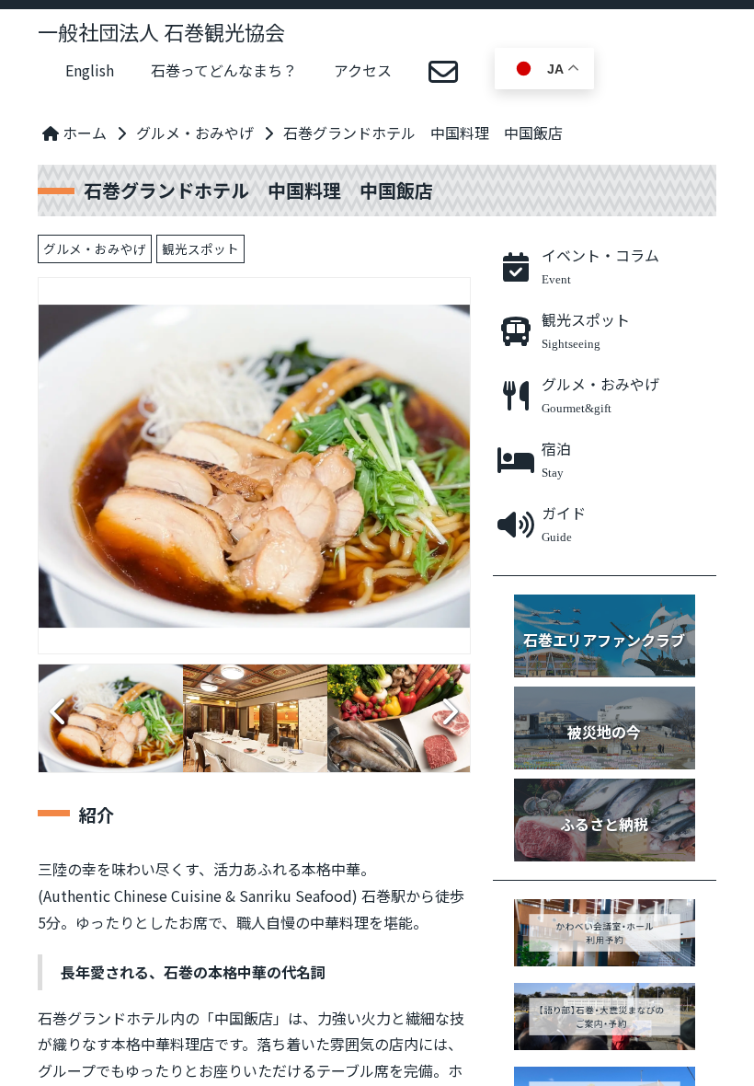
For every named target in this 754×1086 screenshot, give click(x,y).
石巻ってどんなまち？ (224, 70)
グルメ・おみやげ (195, 132)
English (89, 70)
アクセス (363, 70)
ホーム (83, 132)
